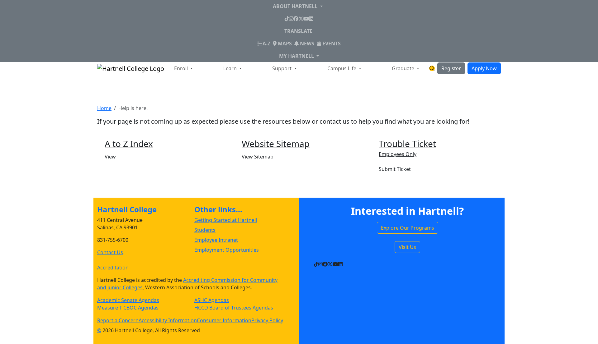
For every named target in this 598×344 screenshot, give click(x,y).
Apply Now (484, 68)
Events (331, 43)
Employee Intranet (216, 239)
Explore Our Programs (407, 227)
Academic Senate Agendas (128, 300)
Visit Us (407, 247)
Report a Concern (118, 320)
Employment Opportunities (226, 249)
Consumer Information (224, 320)
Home (104, 108)
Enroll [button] (181, 68)
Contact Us (110, 252)
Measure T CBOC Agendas (128, 307)
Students (205, 230)
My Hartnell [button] (297, 56)
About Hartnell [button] (296, 6)
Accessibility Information (168, 320)
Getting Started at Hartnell (225, 220)
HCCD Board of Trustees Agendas (233, 307)
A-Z (266, 43)
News (306, 43)
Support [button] (282, 68)
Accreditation (113, 267)
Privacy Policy (267, 320)
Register (451, 68)
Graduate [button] (403, 68)
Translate (298, 31)
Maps (284, 43)
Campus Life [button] (342, 68)
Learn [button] (230, 68)
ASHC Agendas (211, 300)
